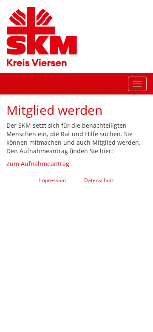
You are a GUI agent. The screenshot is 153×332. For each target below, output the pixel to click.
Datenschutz (99, 180)
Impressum (52, 180)
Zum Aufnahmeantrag (37, 164)
